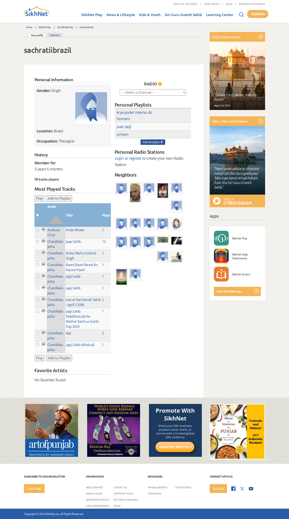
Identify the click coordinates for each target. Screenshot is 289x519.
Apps (229, 3)
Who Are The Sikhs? (186, 3)
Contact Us (120, 487)
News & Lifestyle (121, 14)
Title (69, 215)
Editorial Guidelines (126, 499)
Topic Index (154, 493)
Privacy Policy (94, 493)
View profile (38, 35)
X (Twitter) (242, 489)
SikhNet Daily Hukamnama (240, 256)
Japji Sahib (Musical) (80, 344)
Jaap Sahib (73, 241)
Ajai (68, 333)
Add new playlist (151, 142)
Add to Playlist (59, 198)
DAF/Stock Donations (252, 3)
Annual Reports (157, 487)
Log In (117, 505)
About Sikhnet (94, 487)
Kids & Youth (150, 14)
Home (29, 27)
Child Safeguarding (97, 505)
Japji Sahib (73, 276)
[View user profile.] (91, 108)
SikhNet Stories (241, 274)
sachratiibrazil (86, 27)
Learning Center (219, 14)
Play (39, 198)
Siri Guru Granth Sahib (183, 14)
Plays (106, 215)
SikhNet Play (91, 14)
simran (122, 134)
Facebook (233, 488)
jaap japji (124, 126)
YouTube (251, 488)
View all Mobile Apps (229, 291)
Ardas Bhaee (75, 230)
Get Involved (183, 487)
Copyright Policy (124, 493)
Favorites (54, 35)
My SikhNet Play (65, 27)
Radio (150, 83)
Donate (258, 14)
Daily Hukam (211, 3)
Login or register (128, 158)
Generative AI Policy (98, 499)
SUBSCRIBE (34, 488)
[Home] (36, 15)
